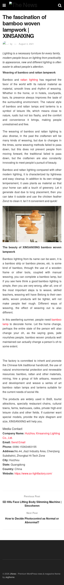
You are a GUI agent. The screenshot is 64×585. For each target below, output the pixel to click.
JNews (13, 573)
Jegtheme (10, 577)
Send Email (18, 442)
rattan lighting (29, 80)
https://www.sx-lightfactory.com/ (33, 473)
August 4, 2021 (26, 43)
